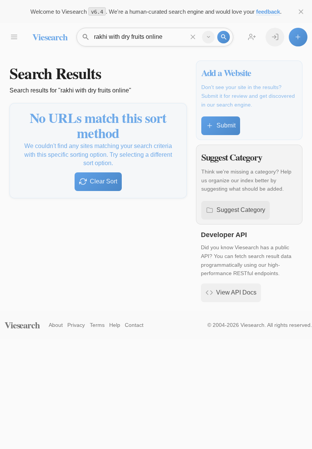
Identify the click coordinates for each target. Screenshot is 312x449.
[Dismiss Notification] (301, 11)
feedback (268, 11)
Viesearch (49, 36)
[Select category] (208, 37)
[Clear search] (193, 37)
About (56, 325)
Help (114, 325)
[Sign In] (275, 37)
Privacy (76, 325)
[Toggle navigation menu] (14, 37)
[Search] (223, 37)
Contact (134, 325)
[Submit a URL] (298, 37)
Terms (97, 325)
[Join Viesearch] (252, 37)
